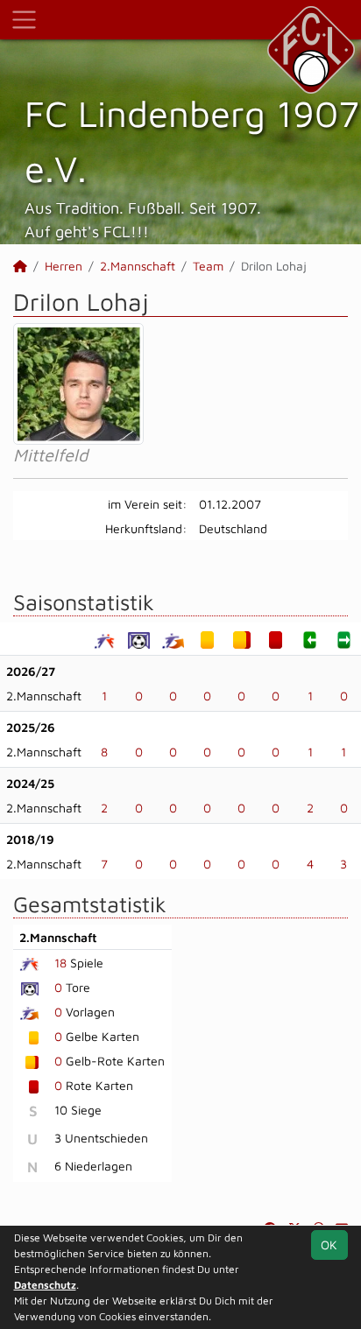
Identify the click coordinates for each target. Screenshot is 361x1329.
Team (208, 265)
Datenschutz (45, 1284)
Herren (63, 265)
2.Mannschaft (137, 265)
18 (60, 962)
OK (329, 1244)
